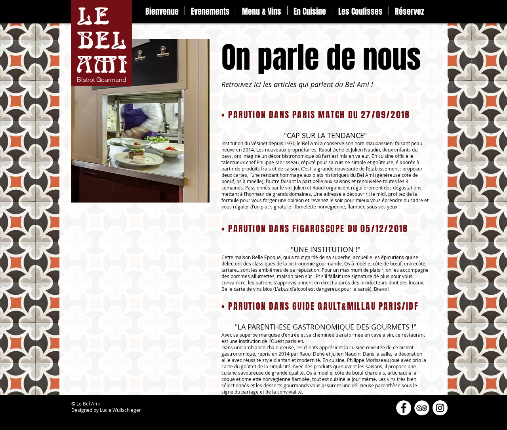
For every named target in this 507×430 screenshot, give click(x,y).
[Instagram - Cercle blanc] (440, 407)
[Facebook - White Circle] (403, 407)
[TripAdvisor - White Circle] (421, 407)
